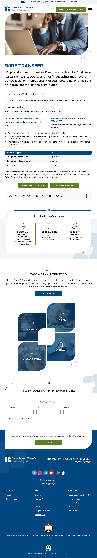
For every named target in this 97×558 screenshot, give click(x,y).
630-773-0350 (83, 461)
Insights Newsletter (43, 511)
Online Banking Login (71, 9)
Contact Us (72, 511)
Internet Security (11, 499)
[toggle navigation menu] (89, 9)
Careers (71, 507)
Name (13, 408)
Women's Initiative (75, 499)
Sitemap (38, 495)
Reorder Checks (41, 499)
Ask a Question (64, 185)
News (37, 507)
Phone (67, 408)
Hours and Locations (33, 185)
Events (37, 503)
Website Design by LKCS (60, 553)
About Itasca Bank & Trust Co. (80, 495)
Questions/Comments (20, 418)
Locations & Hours (75, 503)
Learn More (49, 294)
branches (23, 100)
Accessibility (40, 515)
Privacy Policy (10, 495)
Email (39, 408)
